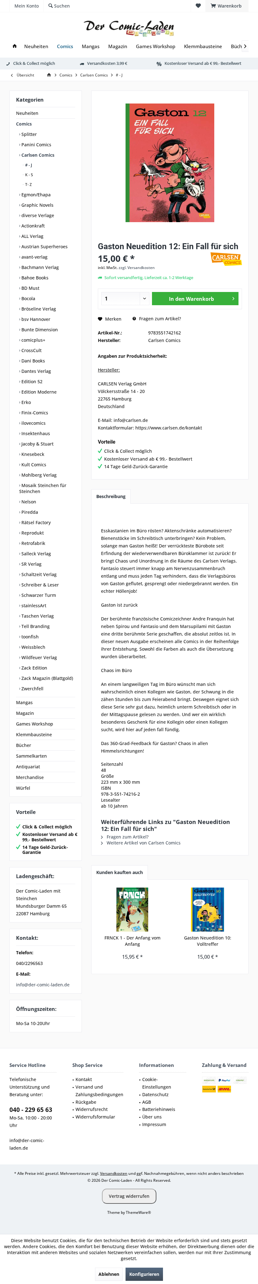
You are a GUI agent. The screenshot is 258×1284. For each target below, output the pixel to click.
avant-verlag (34, 257)
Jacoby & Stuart (36, 444)
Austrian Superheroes (44, 247)
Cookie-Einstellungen (156, 1083)
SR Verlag (31, 564)
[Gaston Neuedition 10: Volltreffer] (207, 910)
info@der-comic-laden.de (43, 985)
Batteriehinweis (158, 1109)
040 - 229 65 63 (30, 1110)
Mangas (24, 702)
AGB (146, 1102)
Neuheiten (27, 113)
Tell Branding (35, 626)
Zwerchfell (31, 689)
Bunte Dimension (39, 330)
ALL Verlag (31, 236)
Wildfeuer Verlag (38, 657)
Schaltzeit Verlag (38, 574)
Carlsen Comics (37, 155)
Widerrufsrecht (92, 1109)
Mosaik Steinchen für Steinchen (42, 488)
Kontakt (84, 1079)
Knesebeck (32, 454)
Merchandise (30, 777)
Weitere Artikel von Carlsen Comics (143, 843)
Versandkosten (113, 1173)
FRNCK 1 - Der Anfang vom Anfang (132, 941)
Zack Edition (33, 668)
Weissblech (32, 647)
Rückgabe (86, 1102)
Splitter (28, 134)
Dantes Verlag (35, 371)
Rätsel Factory (35, 522)
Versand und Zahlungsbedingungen (99, 1090)
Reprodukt (32, 533)
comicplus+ (32, 340)
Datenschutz (155, 1094)
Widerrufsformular (95, 1117)
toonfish (29, 637)
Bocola (27, 298)
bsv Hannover (35, 319)
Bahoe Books (34, 278)
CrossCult (31, 350)
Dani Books (32, 361)
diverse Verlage (37, 215)
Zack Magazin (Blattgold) (46, 678)
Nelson (28, 502)
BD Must (29, 288)
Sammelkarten (31, 756)
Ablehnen (108, 1274)
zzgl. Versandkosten (137, 267)
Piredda (29, 512)
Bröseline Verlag (38, 309)
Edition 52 (31, 381)
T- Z (28, 184)
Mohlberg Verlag (38, 475)
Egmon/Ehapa (35, 195)
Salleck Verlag (35, 554)
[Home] (14, 46)
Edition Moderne (38, 392)
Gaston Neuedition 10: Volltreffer (207, 941)
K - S (28, 174)
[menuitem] (227, 6)
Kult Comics (33, 465)
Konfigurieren (144, 1274)
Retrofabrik (32, 543)
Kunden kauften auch (119, 872)
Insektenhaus (35, 433)
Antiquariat (28, 767)
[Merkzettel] (198, 6)
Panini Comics (35, 145)
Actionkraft (32, 226)
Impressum (154, 1124)
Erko (25, 402)
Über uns (152, 1117)
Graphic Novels (36, 205)
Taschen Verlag (37, 616)
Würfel (23, 788)
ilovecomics (33, 423)
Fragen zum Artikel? (159, 319)
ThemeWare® (138, 1212)
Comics (24, 124)
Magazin (25, 713)
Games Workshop (34, 724)
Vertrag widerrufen (129, 1196)
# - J (28, 165)
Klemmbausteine (34, 734)
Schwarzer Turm (38, 595)
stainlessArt (33, 605)
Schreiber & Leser (39, 585)
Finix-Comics (34, 413)
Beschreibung (111, 496)
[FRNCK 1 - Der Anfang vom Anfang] (132, 910)
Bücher (23, 745)
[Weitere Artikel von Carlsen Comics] (226, 259)
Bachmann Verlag (39, 267)
